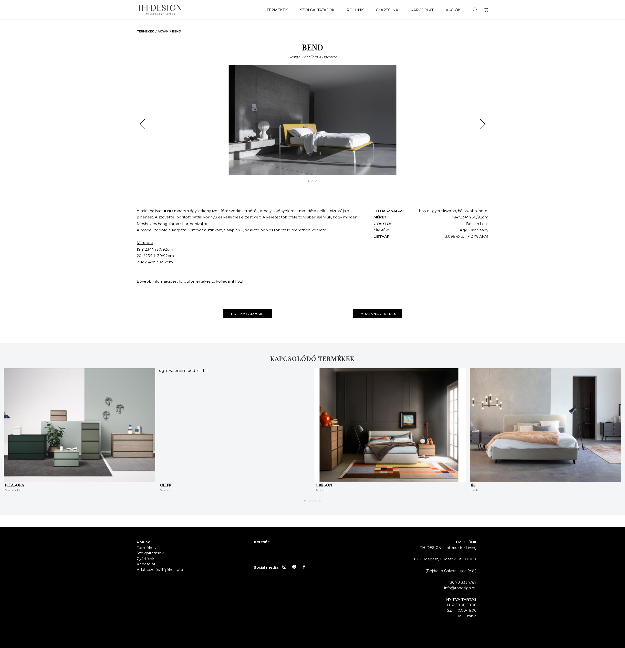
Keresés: (262, 541)
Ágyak (163, 31)
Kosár (486, 10)
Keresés (475, 10)
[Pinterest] (294, 567)
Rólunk (355, 10)
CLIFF (165, 484)
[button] (142, 124)
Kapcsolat (422, 10)
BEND (176, 31)
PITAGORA (14, 484)
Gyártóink (387, 10)
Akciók (453, 10)
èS (473, 484)
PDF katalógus (247, 314)
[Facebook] (304, 567)
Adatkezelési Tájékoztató (160, 569)
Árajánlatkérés (378, 314)
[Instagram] (284, 567)
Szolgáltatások (317, 10)
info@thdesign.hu (460, 588)
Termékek (277, 10)
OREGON (324, 484)
